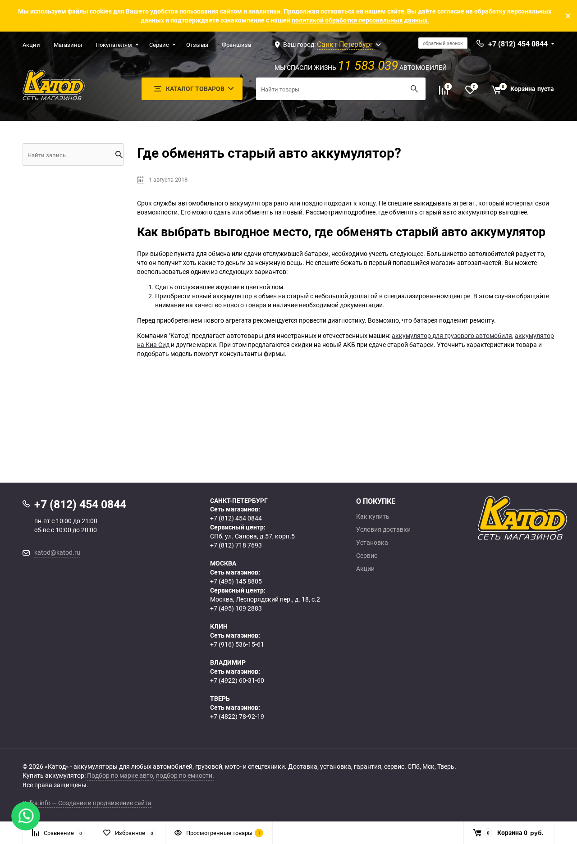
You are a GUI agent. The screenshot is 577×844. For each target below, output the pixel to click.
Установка (372, 542)
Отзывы (197, 45)
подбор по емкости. (185, 775)
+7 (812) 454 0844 (236, 518)
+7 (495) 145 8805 (236, 581)
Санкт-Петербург (345, 44)
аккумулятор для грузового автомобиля (452, 335)
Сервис (159, 45)
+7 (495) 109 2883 (236, 608)
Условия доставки (383, 529)
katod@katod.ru (57, 552)
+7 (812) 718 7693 (236, 545)
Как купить (372, 516)
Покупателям (114, 45)
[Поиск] (414, 89)
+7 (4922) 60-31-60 (237, 680)
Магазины (68, 45)
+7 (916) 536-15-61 (237, 644)
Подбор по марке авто (120, 775)
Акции (31, 45)
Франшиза (236, 45)
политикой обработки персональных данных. (360, 20)
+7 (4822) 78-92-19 (237, 716)
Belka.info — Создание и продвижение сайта (87, 802)
